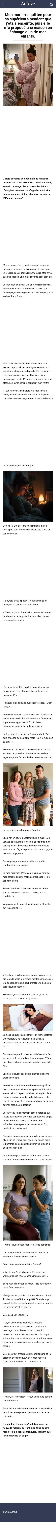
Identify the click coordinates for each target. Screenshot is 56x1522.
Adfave (28, 3)
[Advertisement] (28, 145)
